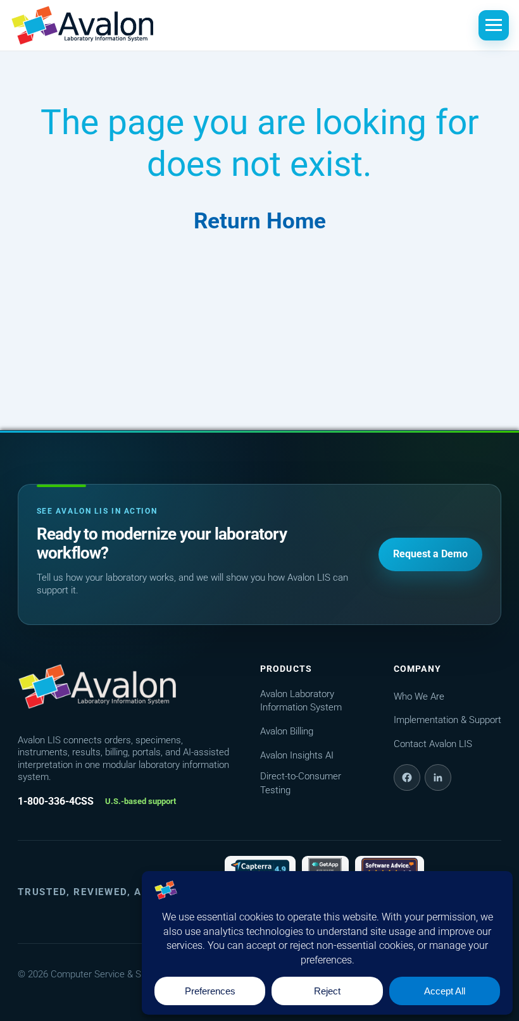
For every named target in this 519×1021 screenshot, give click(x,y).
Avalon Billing (286, 731)
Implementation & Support (447, 720)
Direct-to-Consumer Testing (300, 783)
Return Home (260, 221)
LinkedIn (438, 777)
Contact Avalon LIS (433, 744)
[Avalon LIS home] (97, 686)
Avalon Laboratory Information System (301, 701)
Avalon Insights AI (297, 755)
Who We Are (419, 696)
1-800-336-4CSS (56, 801)
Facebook (407, 777)
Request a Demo (430, 554)
